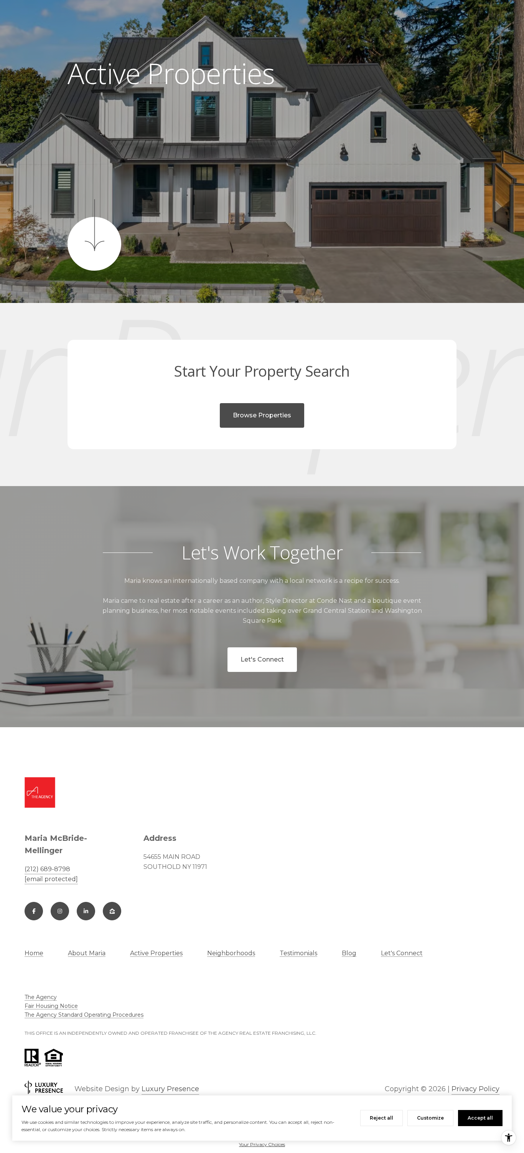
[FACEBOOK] (34, 911)
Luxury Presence (170, 1089)
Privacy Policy (475, 1089)
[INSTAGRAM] (60, 911)
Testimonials (298, 953)
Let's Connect (262, 659)
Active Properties (156, 953)
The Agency (41, 997)
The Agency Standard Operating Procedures (84, 1014)
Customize (430, 1118)
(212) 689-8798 (47, 869)
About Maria (86, 953)
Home (34, 953)
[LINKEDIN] (86, 911)
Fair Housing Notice (51, 1005)
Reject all (381, 1118)
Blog (349, 953)
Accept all (480, 1118)
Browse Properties (262, 415)
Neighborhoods (231, 953)
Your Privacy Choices (262, 1144)
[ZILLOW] (112, 911)
